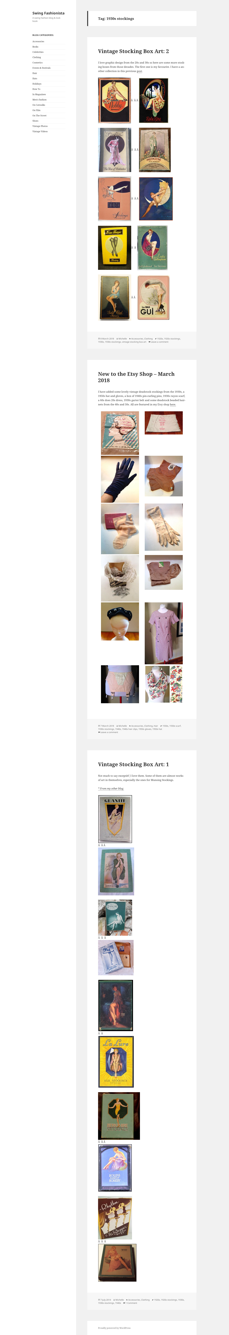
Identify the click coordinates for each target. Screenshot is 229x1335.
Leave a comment (159, 341)
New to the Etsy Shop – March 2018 (136, 377)
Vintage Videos (40, 131)
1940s (118, 729)
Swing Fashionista (48, 13)
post (139, 71)
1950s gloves (144, 729)
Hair (34, 73)
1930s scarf (175, 725)
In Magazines (39, 94)
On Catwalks (38, 104)
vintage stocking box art (134, 341)
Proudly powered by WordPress (114, 1328)
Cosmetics (37, 62)
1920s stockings (172, 338)
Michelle (122, 338)
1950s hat (157, 729)
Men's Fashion (39, 99)
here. (173, 404)
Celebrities (37, 52)
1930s (101, 341)
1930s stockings (113, 341)
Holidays (36, 83)
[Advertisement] (49, 177)
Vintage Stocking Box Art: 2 (133, 51)
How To (36, 89)
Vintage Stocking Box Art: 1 (133, 764)
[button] (120, 433)
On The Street (39, 115)
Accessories (38, 41)
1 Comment (131, 1303)
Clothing (36, 57)
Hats (34, 78)
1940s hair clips (129, 729)
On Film (36, 110)
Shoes (35, 120)
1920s (160, 338)
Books (35, 46)
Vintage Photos (40, 126)
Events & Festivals (41, 67)
